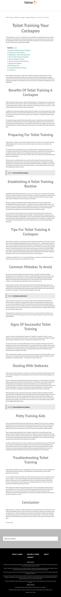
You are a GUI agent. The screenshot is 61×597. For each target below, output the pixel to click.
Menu (30, 8)
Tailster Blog (30, 2)
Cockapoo (17, 37)
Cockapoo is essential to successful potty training (38, 193)
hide (15, 48)
